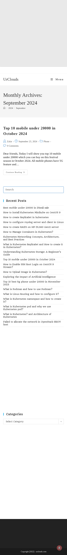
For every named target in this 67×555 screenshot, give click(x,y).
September (20, 108)
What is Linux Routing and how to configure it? (31, 294)
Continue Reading (16, 173)
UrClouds (10, 79)
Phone (46, 141)
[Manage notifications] (59, 547)
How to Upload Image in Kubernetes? (25, 272)
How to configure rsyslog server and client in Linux (33, 222)
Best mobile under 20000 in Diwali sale (26, 207)
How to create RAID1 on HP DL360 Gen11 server (31, 227)
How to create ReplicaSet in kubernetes (26, 217)
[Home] (4, 108)
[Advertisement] (33, 33)
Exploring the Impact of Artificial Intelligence (29, 277)
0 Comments (13, 146)
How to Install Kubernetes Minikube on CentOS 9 (31, 212)
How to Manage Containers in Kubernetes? (28, 232)
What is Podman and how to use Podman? (27, 289)
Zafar (9, 141)
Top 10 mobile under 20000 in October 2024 (29, 259)
